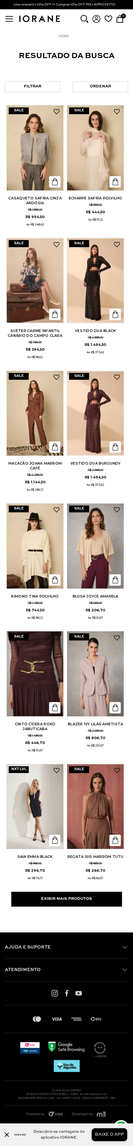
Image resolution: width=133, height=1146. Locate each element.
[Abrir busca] (84, 19)
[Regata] (95, 806)
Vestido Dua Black (95, 330)
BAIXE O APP (109, 1134)
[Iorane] (39, 23)
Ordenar (100, 86)
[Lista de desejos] (108, 19)
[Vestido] (95, 280)
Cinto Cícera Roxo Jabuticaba (35, 726)
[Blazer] (95, 673)
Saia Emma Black (35, 856)
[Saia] (35, 806)
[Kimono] (35, 546)
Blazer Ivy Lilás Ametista (95, 724)
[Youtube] (79, 992)
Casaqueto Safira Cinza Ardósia (35, 200)
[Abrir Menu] (9, 19)
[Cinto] (35, 673)
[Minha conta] (96, 19)
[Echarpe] (95, 148)
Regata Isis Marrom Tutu (95, 856)
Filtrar (32, 86)
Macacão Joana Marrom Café (35, 465)
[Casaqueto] (35, 148)
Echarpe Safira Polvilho (95, 198)
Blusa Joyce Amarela (95, 596)
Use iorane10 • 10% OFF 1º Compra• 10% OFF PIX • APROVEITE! (65, 4)
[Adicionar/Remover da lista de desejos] (56, 112)
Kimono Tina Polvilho (34, 596)
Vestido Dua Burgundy (95, 463)
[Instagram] (55, 992)
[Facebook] (67, 992)
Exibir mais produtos (66, 899)
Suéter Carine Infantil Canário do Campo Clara (35, 333)
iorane (65, 36)
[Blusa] (95, 546)
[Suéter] (35, 280)
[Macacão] (35, 413)
